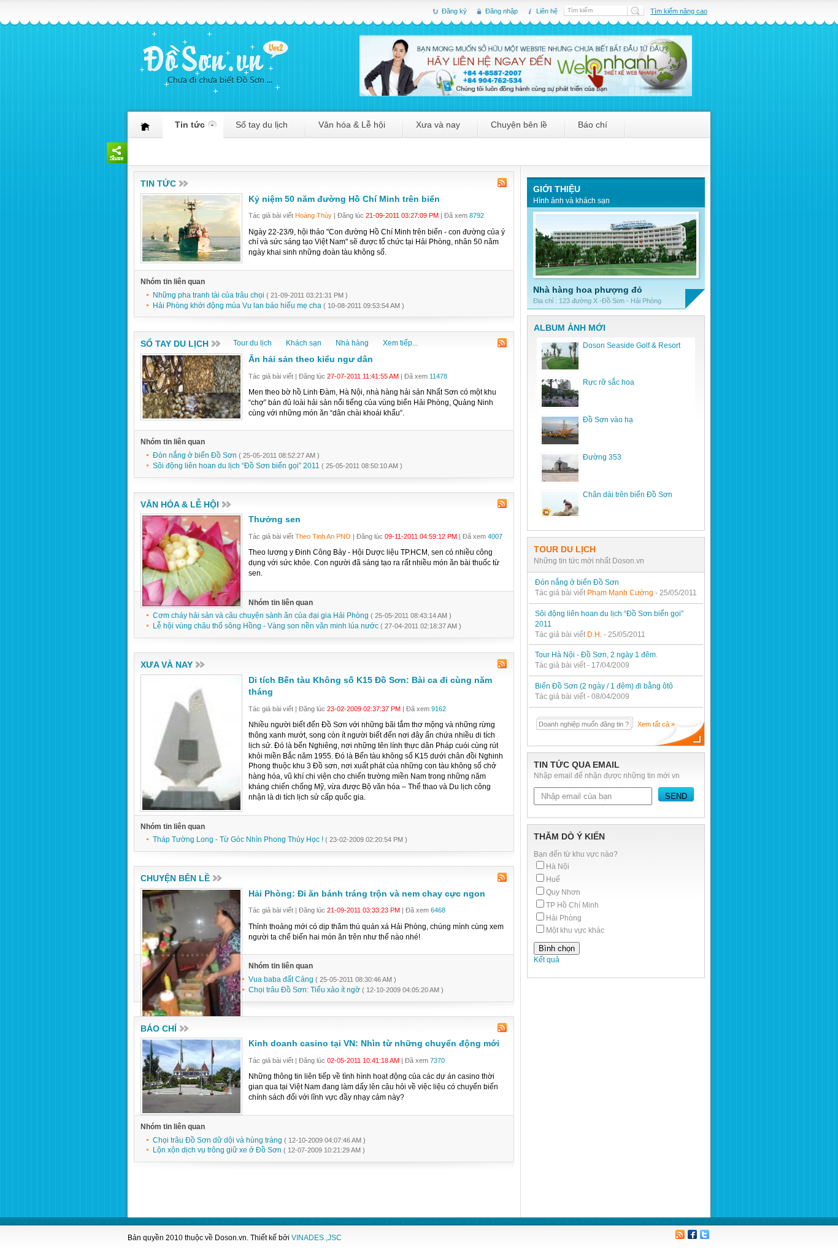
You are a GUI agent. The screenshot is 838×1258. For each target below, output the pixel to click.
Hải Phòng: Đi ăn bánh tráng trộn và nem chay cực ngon (366, 893)
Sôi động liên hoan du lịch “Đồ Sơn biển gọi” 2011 (236, 465)
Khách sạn (303, 343)
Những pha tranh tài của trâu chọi (208, 295)
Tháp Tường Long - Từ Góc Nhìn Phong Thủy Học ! (239, 839)
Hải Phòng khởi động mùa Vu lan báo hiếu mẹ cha (237, 305)
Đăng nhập (501, 11)
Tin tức (190, 129)
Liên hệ (547, 11)
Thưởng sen (274, 519)
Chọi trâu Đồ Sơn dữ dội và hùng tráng (217, 1140)
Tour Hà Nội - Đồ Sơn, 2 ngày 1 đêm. (596, 654)
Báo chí (592, 129)
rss (502, 183)
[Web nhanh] (525, 93)
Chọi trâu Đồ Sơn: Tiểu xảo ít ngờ (304, 990)
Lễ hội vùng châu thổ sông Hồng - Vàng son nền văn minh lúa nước (266, 626)
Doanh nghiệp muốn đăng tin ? (584, 724)
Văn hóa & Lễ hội (351, 129)
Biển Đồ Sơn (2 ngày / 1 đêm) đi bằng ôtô (604, 686)
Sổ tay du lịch (262, 129)
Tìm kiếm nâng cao (678, 11)
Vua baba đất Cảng (280, 979)
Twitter (704, 1235)
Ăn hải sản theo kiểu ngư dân (310, 359)
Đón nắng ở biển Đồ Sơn (195, 455)
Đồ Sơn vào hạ (608, 419)
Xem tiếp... (400, 343)
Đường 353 (602, 457)
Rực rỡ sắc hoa (608, 382)
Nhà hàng (352, 343)
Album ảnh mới (569, 328)
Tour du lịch (252, 343)
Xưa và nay (438, 129)
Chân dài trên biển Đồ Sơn (627, 494)
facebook (692, 1235)
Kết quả (546, 959)
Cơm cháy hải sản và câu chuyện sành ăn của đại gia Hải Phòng (261, 615)
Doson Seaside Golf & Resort (631, 345)
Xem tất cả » (656, 724)
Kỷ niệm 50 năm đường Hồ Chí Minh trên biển (344, 199)
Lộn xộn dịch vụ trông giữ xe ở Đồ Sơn (217, 1150)
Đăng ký (454, 11)
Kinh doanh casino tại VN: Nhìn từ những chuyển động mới (373, 1043)
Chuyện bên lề (519, 129)
